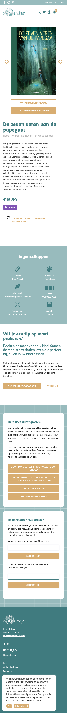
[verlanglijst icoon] (44, 12)
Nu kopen (10, 207)
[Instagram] (8, 2)
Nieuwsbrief (50, 2)
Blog (5, 663)
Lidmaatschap (10, 655)
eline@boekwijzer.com (14, 635)
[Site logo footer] (15, 619)
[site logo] (14, 12)
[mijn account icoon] (49, 12)
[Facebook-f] (4, 2)
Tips (5, 659)
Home (6, 135)
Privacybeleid (21, 706)
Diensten (7, 671)
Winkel (15, 135)
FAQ (62, 2)
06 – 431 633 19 (11, 632)
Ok (9, 706)
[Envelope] (13, 2)
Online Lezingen (11, 667)
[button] (61, 12)
